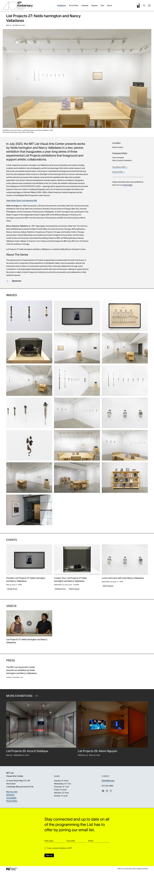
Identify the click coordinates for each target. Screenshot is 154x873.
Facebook (107, 791)
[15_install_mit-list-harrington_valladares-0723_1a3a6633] (29, 413)
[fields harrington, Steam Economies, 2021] (77, 316)
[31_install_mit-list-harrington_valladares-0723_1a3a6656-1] (125, 348)
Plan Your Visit (11, 792)
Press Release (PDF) (119, 167)
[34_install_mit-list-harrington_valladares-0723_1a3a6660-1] (29, 380)
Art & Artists (73, 5)
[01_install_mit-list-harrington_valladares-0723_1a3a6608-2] (29, 477)
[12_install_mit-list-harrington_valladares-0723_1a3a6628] (125, 316)
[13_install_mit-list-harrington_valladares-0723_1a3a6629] (125, 380)
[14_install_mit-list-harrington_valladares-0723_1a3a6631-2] (77, 380)
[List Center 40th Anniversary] (18, 5)
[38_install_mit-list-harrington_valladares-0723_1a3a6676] (125, 477)
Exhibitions (61, 5)
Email (90, 841)
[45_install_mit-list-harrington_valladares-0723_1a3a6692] (29, 510)
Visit (102, 5)
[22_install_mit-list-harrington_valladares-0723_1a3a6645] (125, 413)
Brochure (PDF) (118, 172)
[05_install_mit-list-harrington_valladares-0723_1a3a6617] (125, 445)
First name (48, 841)
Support (94, 5)
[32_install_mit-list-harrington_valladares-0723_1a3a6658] (29, 445)
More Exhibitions (19, 696)
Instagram (103, 791)
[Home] (138, 5)
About (109, 5)
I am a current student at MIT (59, 848)
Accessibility (11, 798)
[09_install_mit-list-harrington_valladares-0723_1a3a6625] (29, 348)
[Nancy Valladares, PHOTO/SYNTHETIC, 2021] (29, 316)
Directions (10, 795)
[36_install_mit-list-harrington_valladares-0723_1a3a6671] (77, 445)
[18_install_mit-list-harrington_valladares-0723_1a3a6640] (77, 413)
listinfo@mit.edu (108, 781)
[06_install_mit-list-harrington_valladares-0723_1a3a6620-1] (77, 348)
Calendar (84, 5)
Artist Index (127, 185)
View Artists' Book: (21, 201)
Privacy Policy (11, 801)
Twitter (111, 791)
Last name (70, 841)
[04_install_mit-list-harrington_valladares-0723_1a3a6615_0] (77, 477)
